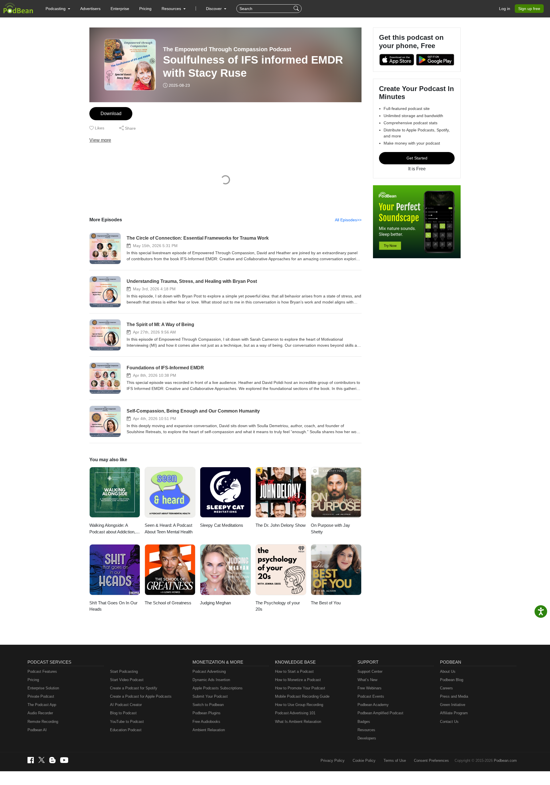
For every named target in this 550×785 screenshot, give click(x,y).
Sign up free (529, 8)
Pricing (145, 8)
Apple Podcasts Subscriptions (217, 688)
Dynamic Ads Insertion (211, 680)
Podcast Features (42, 671)
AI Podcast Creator (126, 705)
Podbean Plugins (206, 713)
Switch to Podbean (208, 705)
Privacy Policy (333, 760)
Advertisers (90, 8)
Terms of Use (395, 760)
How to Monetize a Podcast (298, 680)
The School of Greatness (168, 602)
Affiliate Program (454, 713)
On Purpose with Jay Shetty (330, 528)
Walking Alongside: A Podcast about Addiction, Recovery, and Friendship (113, 529)
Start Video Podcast (127, 680)
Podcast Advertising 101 (295, 713)
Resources (366, 730)
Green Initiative (452, 705)
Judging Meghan (215, 602)
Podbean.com (505, 760)
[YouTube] (64, 760)
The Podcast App (42, 705)
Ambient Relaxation (208, 730)
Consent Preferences (431, 760)
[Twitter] (41, 760)
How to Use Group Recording (299, 705)
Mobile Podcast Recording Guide (302, 696)
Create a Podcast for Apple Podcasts (141, 696)
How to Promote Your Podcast (300, 688)
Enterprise (120, 8)
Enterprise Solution (43, 688)
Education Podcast (126, 730)
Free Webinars (370, 688)
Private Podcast (41, 696)
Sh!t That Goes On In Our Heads (113, 606)
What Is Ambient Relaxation (298, 721)
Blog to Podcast (123, 713)
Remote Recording (43, 721)
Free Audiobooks (206, 721)
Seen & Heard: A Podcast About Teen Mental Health (168, 528)
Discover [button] (214, 8)
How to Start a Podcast (294, 671)
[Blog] (52, 760)
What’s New (367, 680)
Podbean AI (37, 730)
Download (111, 113)
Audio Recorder (40, 713)
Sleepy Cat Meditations (221, 525)
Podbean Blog (451, 680)
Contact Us (449, 721)
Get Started (416, 158)
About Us (447, 671)
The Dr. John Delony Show (281, 525)
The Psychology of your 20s (278, 606)
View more (100, 140)
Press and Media (454, 696)
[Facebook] (31, 760)
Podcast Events (371, 696)
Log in (504, 8)
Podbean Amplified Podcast (380, 713)
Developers (367, 738)
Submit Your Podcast (210, 696)
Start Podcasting (124, 671)
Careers (446, 688)
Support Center (370, 671)
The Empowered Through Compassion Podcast (227, 49)
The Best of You (326, 602)
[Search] (296, 9)
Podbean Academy (373, 705)
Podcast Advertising (209, 671)
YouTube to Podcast (127, 721)
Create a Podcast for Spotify (133, 688)
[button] (58, 8)
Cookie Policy (364, 760)
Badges (364, 721)
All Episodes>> (348, 220)
